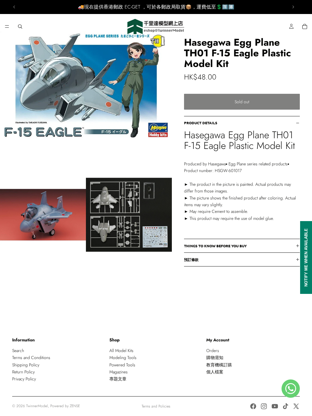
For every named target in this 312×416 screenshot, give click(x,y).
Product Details (200, 122)
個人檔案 (214, 372)
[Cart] (304, 26)
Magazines (118, 372)
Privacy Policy (24, 379)
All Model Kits (121, 350)
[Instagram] (264, 406)
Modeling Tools (122, 357)
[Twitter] (296, 406)
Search (18, 350)
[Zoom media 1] (86, 86)
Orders (212, 350)
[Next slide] (293, 7)
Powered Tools (122, 365)
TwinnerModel (37, 406)
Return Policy (23, 372)
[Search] (20, 26)
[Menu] (7, 26)
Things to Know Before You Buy (215, 245)
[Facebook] (253, 406)
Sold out (242, 102)
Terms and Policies (156, 406)
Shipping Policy (25, 365)
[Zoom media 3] (129, 215)
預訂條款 (191, 259)
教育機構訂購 (219, 365)
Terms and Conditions (31, 357)
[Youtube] (274, 406)
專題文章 (117, 379)
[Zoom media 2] (43, 215)
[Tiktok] (285, 406)
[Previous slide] (14, 7)
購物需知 (214, 357)
